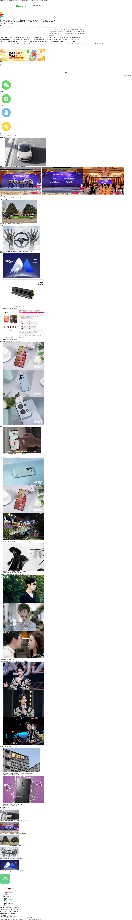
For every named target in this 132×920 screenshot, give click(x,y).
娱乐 (8, 0)
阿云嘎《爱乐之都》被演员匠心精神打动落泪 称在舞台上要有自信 (14, 661)
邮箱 (27, 0)
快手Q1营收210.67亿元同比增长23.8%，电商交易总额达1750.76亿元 (18, 773)
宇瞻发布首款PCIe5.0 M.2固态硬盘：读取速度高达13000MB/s (16, 306)
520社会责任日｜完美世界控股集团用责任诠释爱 (10, 198)
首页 (1, 0)
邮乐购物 (6, 916)
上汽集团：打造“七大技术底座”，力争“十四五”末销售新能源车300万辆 (15, 136)
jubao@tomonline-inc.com (35, 919)
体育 (10, 0)
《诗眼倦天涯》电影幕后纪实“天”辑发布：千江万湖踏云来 (15, 571)
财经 (34, 0)
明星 (12, 0)
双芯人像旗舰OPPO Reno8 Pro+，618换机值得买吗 (11, 457)
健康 (36, 0)
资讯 (3, 0)
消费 (41, 0)
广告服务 (14, 916)
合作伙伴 (10, 916)
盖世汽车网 (2, 137)
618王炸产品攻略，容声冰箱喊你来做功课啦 (12, 804)
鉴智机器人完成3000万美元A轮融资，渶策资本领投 (11, 223)
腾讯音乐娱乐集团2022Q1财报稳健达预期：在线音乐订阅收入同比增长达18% (16, 251)
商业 (30, 0)
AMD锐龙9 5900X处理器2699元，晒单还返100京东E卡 (14, 337)
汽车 (43, 0)
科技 (47, 0)
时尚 (14, 0)
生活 (21, 0)
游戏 (16, 0)
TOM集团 (2, 916)
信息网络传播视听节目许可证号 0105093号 (9, 911)
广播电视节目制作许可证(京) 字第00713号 (9, 909)
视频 (32, 0)
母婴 (23, 0)
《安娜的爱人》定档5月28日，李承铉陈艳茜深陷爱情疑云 (12, 574)
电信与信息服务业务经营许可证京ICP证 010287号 (11, 907)
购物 (45, 0)
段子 (38, 0)
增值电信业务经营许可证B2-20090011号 (8, 913)
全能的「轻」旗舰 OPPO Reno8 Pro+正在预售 (10, 341)
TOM (1, 199)
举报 (1, 64)
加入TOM (19, 916)
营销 (25, 0)
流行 (5, 0)
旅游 (19, 0)
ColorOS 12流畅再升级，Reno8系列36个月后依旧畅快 (14, 453)
